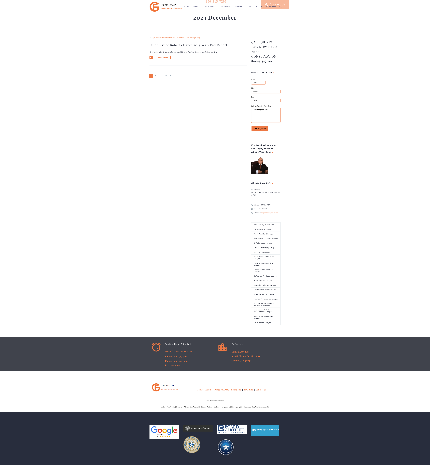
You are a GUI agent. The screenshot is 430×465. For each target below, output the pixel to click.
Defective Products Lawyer (265, 276)
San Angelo (194, 407)
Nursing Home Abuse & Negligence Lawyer (264, 304)
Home (200, 389)
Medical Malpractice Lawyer (266, 299)
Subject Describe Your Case (261, 106)
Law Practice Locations (215, 401)
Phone (254, 88)
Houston (179, 407)
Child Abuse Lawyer (262, 323)
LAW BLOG (238, 6)
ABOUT (196, 6)
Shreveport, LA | (237, 407)
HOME (186, 6)
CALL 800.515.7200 (268, 6)
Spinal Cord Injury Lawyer (265, 248)
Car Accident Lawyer (263, 229)
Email (253, 97)
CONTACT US (252, 6)
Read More (163, 58)
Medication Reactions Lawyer (263, 317)
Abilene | (210, 407)
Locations (236, 389)
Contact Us (261, 389)
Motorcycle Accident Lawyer (266, 238)
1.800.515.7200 (265, 205)
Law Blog (248, 389)
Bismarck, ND (264, 407)
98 (166, 76)
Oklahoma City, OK (251, 407)
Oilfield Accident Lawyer (264, 243)
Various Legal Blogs (193, 37)
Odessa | (187, 407)
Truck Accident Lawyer (264, 234)
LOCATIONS (225, 6)
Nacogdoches (225, 407)
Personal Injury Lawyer (264, 225)
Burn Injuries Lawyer (263, 281)
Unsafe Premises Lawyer (264, 294)
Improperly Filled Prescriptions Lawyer (263, 311)
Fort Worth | (171, 407)
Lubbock (202, 407)
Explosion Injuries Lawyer (265, 285)
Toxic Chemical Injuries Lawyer (264, 258)
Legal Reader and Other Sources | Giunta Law (168, 37)
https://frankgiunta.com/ (270, 213)
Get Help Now (260, 128)
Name (254, 79)
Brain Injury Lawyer (262, 252)
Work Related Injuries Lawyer (263, 264)
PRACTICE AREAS (210, 6)
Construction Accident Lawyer (264, 270)
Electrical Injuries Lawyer (265, 290)
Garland (216, 407)
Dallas (163, 407)
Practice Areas (221, 389)
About (208, 389)
